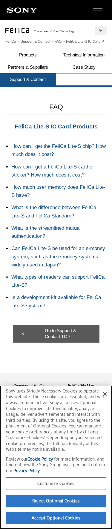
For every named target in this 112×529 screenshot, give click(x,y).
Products (28, 54)
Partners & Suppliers (28, 67)
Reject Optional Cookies (56, 500)
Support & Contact (35, 41)
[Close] (104, 394)
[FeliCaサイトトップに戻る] (17, 30)
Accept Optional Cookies (56, 517)
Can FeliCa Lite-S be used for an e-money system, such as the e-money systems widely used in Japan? (58, 256)
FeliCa (10, 41)
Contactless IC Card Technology (54, 31)
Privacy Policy (26, 470)
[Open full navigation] (98, 10)
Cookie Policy (40, 458)
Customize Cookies (55, 483)
